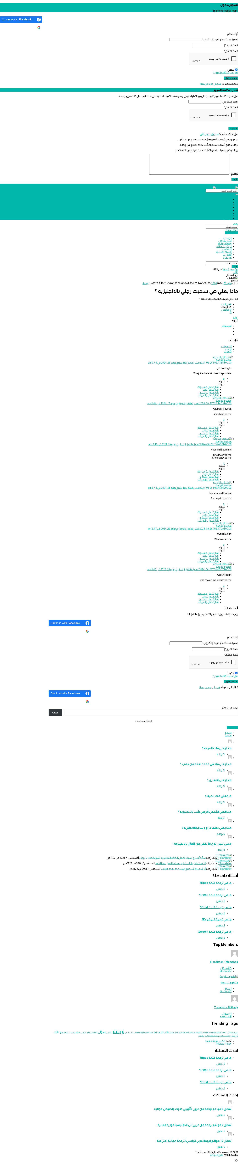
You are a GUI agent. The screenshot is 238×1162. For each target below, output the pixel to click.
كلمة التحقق (231, 51)
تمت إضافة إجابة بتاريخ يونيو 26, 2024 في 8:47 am (190, 528)
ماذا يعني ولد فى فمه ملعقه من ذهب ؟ (206, 764)
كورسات (72, 1032)
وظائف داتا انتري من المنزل (208, 1036)
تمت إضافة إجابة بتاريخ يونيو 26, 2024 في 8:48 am (189, 569)
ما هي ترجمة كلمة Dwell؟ (215, 895)
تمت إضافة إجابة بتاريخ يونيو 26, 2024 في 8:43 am (190, 362)
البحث (55, 712)
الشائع (228, 732)
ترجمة (145, 283)
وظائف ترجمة (225, 204)
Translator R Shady (226, 1007)
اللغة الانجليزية (161, 1032)
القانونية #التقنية (209, 1032)
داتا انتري (109, 1032)
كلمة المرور (231, 45)
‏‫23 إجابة (221, 770)
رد (224, 378)
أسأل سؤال (231, 230)
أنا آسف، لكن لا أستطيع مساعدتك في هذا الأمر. (180, 863)
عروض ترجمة (81, 1032)
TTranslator (225, 857)
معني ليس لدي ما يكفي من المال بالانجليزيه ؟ (202, 843)
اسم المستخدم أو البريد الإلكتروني (220, 39)
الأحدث (228, 351)
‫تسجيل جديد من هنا (210, 83)
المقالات (227, 210)
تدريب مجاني (129, 1032)
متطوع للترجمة (229, 982)
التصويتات (226, 346)
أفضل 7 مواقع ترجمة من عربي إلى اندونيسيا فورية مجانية (195, 1125)
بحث (235, 223)
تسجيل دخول (233, 185)
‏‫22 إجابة (221, 802)
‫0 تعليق (221, 1115)
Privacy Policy (224, 1043)
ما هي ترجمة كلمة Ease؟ (216, 882)
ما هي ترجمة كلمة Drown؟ (215, 931)
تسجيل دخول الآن (209, 134)
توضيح (234, 173)
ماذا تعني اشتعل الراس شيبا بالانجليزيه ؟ (205, 811)
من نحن (227, 218)
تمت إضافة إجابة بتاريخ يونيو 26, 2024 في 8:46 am (190, 444)
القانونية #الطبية (196, 1032)
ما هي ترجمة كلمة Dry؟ (217, 919)
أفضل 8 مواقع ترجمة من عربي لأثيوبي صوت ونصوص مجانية (193, 1109)
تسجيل (225, 185)
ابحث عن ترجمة (230, 707)
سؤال (102, 1032)
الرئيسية (227, 199)
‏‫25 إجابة (221, 754)
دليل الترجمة (216, 1155)
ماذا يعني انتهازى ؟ (219, 780)
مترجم (65, 1032)
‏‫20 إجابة (221, 833)
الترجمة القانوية (221, 1032)
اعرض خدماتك (224, 207)
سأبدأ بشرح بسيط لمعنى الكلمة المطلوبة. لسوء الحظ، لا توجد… (172, 857)
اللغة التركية (148, 1032)
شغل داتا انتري (92, 1032)
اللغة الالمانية (173, 1032)
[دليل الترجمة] (216, 187)
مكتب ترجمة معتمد (215, 1041)
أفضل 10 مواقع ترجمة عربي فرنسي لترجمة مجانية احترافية (194, 1140)
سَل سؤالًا (232, 727)
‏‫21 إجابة (221, 817)
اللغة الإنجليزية (184, 1032)
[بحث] (236, 194)
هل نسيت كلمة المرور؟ (225, 72)
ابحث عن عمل (232, 1032)
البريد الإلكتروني (229, 101)
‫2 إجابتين (220, 889)
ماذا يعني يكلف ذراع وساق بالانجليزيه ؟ (207, 827)
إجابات (228, 735)
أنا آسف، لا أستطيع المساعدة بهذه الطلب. (183, 868)
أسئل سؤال (225, 202)
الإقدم (228, 349)
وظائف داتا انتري (225, 1036)
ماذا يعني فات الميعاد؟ (217, 748)
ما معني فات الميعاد (218, 795)
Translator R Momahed (224, 962)
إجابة (235, 317)
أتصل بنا (227, 215)
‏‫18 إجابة (221, 849)
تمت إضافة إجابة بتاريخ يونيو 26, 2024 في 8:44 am (189, 403)
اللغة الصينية (139, 1032)
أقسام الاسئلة (224, 213)
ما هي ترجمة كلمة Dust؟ (216, 907)
